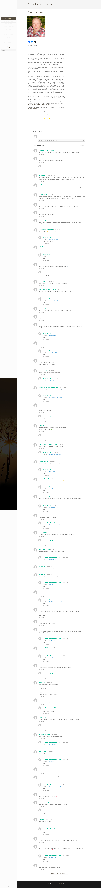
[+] (58, 140)
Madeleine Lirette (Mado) (53, 507)
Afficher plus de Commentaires (59, 873)
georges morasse (52, 640)
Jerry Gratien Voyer (52, 744)
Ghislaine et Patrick (52, 559)
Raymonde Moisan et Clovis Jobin (55, 300)
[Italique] (41, 140)
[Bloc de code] (53, 140)
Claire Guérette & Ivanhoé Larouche (55, 601)
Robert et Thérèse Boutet (53, 657)
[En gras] (40, 140)
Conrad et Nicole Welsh (53, 709)
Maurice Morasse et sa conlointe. (55, 786)
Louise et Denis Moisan (53, 488)
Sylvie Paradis (51, 542)
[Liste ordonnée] (47, 140)
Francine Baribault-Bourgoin (54, 352)
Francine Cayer (51, 727)
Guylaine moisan (52, 471)
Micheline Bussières (52, 274)
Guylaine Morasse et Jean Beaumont (55, 397)
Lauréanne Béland (52, 675)
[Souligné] (43, 140)
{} (56, 140)
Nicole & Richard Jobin (53, 811)
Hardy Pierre (51, 761)
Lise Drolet (51, 437)
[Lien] (55, 140)
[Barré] (45, 140)
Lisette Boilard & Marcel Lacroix (55, 454)
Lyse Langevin (51, 418)
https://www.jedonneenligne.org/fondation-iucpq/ (39, 104)
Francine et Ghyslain (52, 857)
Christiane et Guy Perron (53, 239)
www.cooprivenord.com (33, 108)
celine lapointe (51, 256)
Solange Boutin (51, 168)
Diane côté (51, 584)
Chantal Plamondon (52, 335)
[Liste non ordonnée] (49, 140)
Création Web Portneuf (56, 883)
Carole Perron (51, 380)
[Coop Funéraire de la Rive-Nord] (8, 7)
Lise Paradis (51, 830)
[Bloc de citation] (51, 140)
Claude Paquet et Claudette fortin (55, 524)
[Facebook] (8, 886)
